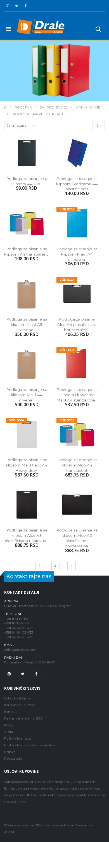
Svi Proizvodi (53, 107)
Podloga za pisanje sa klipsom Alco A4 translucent (77, 465)
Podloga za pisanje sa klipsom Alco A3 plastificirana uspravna (26, 535)
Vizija (8, 732)
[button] (98, 30)
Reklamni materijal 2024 (24, 718)
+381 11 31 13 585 (16, 619)
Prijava (9, 752)
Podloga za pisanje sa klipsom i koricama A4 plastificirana (77, 183)
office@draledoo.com (20, 650)
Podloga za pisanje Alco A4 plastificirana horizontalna (77, 324)
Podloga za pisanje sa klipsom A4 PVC (27, 181)
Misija (8, 725)
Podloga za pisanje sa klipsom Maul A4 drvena (27, 394)
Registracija (13, 759)
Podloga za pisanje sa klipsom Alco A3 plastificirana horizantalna (77, 538)
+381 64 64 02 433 (18, 632)
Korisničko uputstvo (19, 705)
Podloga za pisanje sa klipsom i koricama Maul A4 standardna (77, 394)
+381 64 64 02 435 (18, 637)
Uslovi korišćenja (17, 698)
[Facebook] (36, 674)
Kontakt (10, 712)
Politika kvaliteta (17, 738)
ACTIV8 (9, 832)
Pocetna (23, 107)
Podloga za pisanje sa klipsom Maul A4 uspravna (77, 254)
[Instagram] (9, 674)
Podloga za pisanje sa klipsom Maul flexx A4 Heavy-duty (27, 465)
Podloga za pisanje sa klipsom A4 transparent (26, 251)
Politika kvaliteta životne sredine (29, 745)
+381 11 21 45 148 (16, 623)
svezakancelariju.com (28, 782)
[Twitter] (22, 674)
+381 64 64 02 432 (18, 628)
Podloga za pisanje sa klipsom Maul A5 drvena (27, 324)
